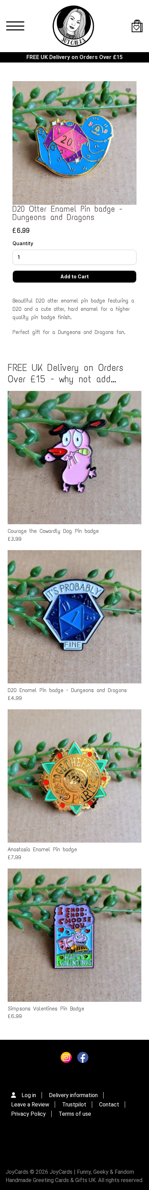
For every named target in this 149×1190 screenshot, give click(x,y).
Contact (109, 1104)
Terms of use (75, 1114)
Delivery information (73, 1095)
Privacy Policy (28, 1114)
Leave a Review (30, 1104)
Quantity (22, 243)
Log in (28, 1095)
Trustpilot (74, 1104)
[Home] (73, 26)
